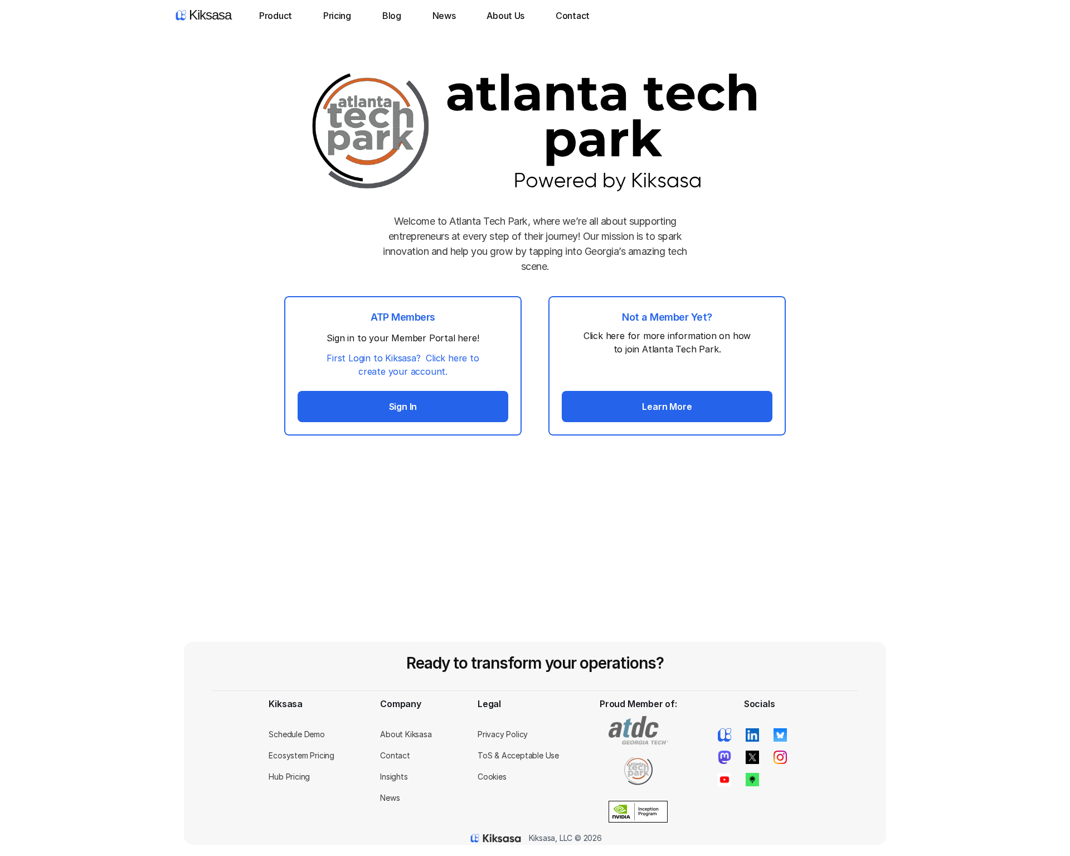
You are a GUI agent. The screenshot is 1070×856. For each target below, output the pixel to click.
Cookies (492, 776)
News (390, 797)
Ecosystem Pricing (301, 755)
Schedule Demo (296, 734)
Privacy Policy (503, 734)
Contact (395, 755)
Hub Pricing (289, 776)
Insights (393, 776)
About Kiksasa (405, 734)
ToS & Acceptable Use (518, 755)
